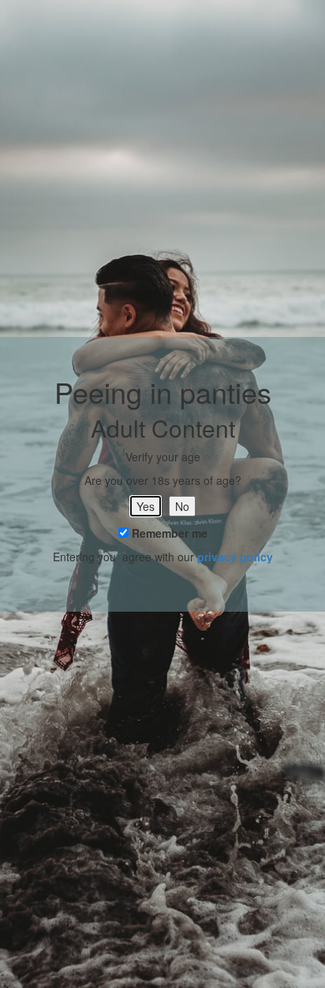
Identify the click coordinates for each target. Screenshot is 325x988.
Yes (145, 506)
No (182, 506)
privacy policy (235, 556)
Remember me (168, 533)
